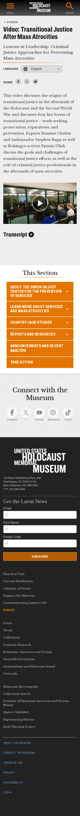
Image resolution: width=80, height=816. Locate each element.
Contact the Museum (18, 753)
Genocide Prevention (18, 659)
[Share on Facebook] (18, 83)
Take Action (21, 362)
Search (70, 12)
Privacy (9, 772)
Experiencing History (18, 719)
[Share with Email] (35, 83)
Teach (7, 630)
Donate (8, 610)
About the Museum (17, 743)
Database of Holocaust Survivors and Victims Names (36, 703)
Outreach (10, 673)
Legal (7, 792)
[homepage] (40, 7)
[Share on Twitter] (27, 83)
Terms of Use (13, 763)
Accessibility (13, 782)
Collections (11, 637)
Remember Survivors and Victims (27, 652)
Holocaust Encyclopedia (20, 686)
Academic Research (17, 645)
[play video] (40, 203)
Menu (10, 12)
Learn (7, 623)
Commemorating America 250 (25, 603)
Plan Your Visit (14, 574)
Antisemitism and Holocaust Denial (29, 666)
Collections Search (17, 694)
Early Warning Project (19, 726)
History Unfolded (16, 712)
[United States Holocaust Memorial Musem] (40, 472)
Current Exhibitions (18, 581)
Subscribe (40, 556)
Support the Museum (19, 595)
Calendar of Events (17, 588)
